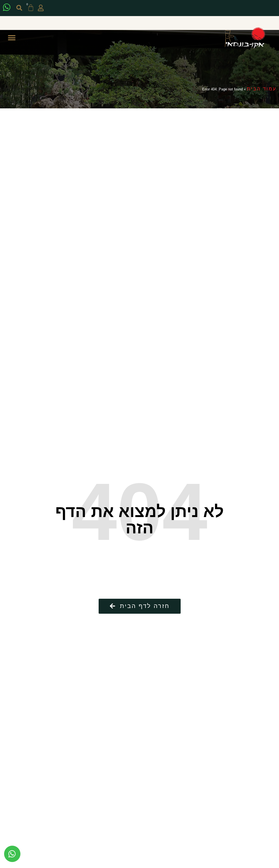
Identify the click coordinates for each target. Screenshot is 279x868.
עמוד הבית (261, 88)
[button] (19, 8)
